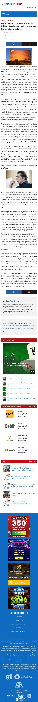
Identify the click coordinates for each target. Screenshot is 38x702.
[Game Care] (11, 695)
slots (32, 326)
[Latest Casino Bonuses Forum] (19, 574)
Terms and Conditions (19, 624)
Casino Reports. (24, 690)
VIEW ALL (32, 406)
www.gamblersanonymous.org (25, 659)
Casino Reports (8, 323)
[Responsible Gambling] (28, 695)
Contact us (19, 620)
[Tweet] (29, 44)
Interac (21, 412)
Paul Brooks (6, 36)
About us (19, 616)
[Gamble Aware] (20, 695)
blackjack (12, 328)
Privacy (18, 628)
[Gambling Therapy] (19, 699)
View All (32, 461)
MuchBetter (23, 436)
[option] (19, 358)
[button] (31, 372)
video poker (20, 328)
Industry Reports (7, 21)
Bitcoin (21, 448)
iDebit (20, 424)
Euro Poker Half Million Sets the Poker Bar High (17, 364)
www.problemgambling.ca (9, 659)
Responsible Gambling (18, 631)
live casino (30, 328)
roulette (6, 328)
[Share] (13, 44)
